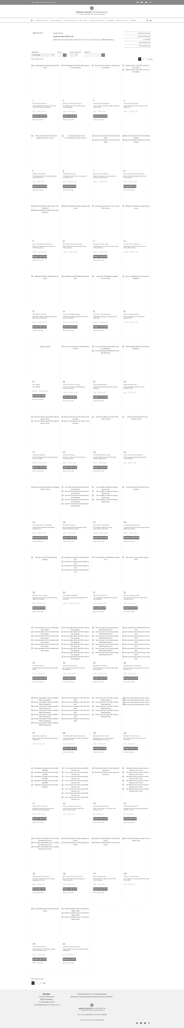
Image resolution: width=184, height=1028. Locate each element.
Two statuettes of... (39, 103)
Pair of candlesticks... (132, 314)
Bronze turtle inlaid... (132, 736)
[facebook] (150, 2)
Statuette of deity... (39, 314)
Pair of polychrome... (132, 876)
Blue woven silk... (69, 455)
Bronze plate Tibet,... (70, 665)
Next (151, 59)
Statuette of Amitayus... (132, 244)
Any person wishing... (70, 595)
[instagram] (142, 2)
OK (65, 55)
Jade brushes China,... (131, 103)
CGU (79, 1015)
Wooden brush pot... (131, 806)
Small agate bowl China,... (72, 103)
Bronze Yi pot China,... (40, 595)
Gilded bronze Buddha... (72, 314)
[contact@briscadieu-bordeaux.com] (137, 2)
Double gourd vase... (101, 244)
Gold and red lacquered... (134, 455)
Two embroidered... (100, 384)
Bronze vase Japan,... (40, 736)
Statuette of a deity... (40, 806)
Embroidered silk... (131, 384)
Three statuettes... (39, 174)
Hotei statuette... (38, 665)
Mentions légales (100, 1015)
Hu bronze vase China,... (132, 525)
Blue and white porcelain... (134, 174)
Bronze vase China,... (100, 665)
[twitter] (146, 2)
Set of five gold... (69, 525)
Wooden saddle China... (102, 455)
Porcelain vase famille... (41, 876)
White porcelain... (100, 876)
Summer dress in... (39, 455)
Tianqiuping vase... (69, 174)
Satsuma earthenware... (72, 947)
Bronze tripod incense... (133, 665)
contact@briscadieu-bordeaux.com (47, 1005)
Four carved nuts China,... (72, 806)
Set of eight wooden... (101, 525)
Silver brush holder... (101, 806)
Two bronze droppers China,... (74, 736)
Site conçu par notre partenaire (92, 1020)
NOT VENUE (36, 384)
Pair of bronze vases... (132, 595)
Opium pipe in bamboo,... (102, 103)
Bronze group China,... (101, 736)
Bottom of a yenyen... (101, 174)
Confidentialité (87, 1015)
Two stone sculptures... (72, 384)
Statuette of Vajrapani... (102, 314)
